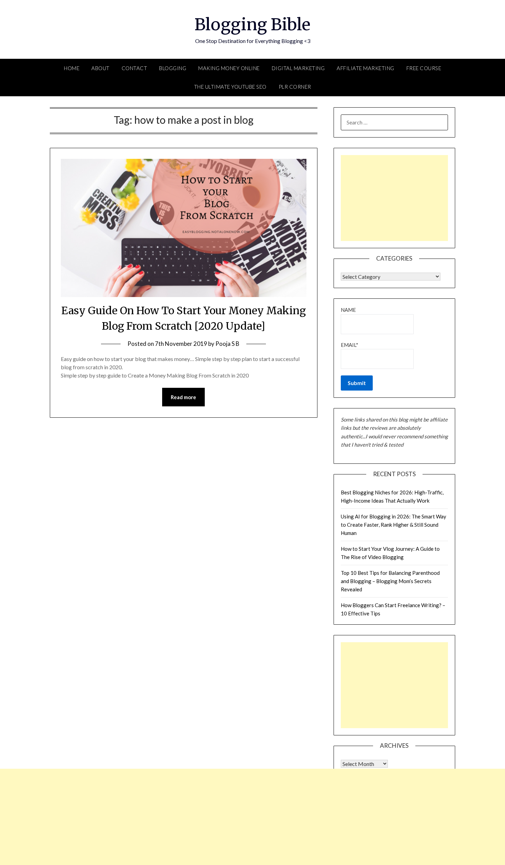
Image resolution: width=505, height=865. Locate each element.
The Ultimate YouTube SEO (230, 87)
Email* (349, 345)
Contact (134, 68)
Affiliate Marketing (365, 68)
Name (348, 310)
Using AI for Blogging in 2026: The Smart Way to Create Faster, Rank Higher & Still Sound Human (393, 524)
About (100, 68)
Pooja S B (227, 343)
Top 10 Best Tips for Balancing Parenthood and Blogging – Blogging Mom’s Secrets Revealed (390, 581)
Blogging (172, 68)
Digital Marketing (298, 68)
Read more (183, 397)
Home (71, 68)
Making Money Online (229, 68)
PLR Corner (295, 87)
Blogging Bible (252, 24)
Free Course (423, 68)
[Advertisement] (394, 198)
